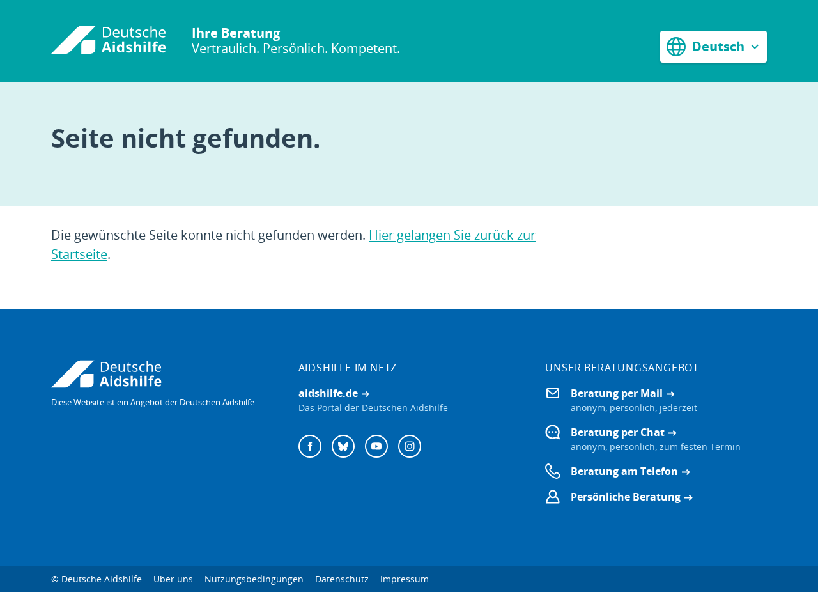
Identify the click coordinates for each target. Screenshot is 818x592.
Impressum (404, 579)
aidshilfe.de (328, 393)
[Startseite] (108, 41)
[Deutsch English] (713, 46)
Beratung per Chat (618, 432)
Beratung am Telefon (624, 471)
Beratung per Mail (617, 393)
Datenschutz (342, 579)
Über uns (173, 579)
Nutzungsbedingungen (254, 579)
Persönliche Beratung (626, 497)
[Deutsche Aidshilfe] (162, 374)
